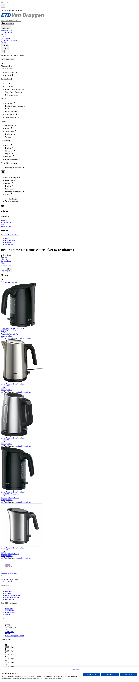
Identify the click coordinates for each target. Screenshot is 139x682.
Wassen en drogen (7, 30)
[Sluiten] (3, 51)
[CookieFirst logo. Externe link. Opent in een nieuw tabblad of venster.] (2, 671)
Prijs (2, 224)
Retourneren (9, 599)
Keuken (3, 36)
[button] (69, 277)
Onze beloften (10, 611)
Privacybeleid (76, 669)
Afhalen (8, 593)
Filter (10, 269)
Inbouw (3, 34)
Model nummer (6, 226)
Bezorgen (8, 591)
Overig (3, 42)
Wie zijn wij (9, 609)
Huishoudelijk (6, 38)
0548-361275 (9, 632)
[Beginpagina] (22, 17)
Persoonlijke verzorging (9, 40)
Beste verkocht (6, 222)
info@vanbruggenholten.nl (14, 636)
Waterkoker (9, 244)
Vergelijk (4, 270)
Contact (8, 614)
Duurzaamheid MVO (12, 613)
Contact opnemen (7, 581)
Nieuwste (4, 220)
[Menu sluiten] (3, 6)
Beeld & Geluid (6, 32)
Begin (7, 238)
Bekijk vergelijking (24, 338)
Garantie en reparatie (12, 597)
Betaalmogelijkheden (12, 595)
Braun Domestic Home (10, 235)
